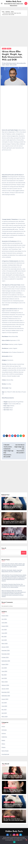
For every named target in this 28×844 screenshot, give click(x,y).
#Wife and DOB (13, 64)
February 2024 (5, 685)
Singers (3, 747)
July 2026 (4, 619)
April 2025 (4, 640)
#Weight (7, 64)
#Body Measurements (11, 63)
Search (4, 548)
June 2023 (4, 706)
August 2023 (5, 699)
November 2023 (6, 692)
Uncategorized (5, 754)
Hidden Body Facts (13, 1)
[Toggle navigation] (2, 3)
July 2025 (4, 629)
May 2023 (4, 709)
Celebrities (6, 503)
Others (9, 48)
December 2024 (6, 650)
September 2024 (6, 661)
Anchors (4, 733)
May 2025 (4, 636)
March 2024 (5, 681)
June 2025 (4, 633)
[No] (26, 840)
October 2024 (5, 657)
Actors (4, 48)
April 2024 (4, 678)
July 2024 (4, 667)
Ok (14, 842)
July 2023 (4, 702)
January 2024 (5, 688)
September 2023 (6, 695)
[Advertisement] (14, 32)
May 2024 (4, 674)
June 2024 (4, 671)
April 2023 (4, 713)
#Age (4, 63)
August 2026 (5, 615)
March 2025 (5, 643)
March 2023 (5, 716)
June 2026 (4, 622)
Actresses (4, 730)
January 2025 (5, 647)
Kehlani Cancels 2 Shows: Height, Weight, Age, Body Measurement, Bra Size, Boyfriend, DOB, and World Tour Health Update (13, 565)
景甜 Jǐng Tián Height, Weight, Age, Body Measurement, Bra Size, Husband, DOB (14, 792)
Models (3, 740)
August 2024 (5, 664)
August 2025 (5, 626)
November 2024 (6, 654)
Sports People (5, 750)
